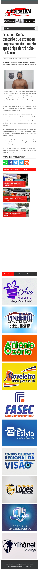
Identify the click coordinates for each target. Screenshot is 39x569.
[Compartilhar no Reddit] (26, 164)
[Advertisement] (19, 246)
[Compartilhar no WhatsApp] (5, 164)
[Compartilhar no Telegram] (21, 164)
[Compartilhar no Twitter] (15, 164)
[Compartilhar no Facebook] (10, 164)
